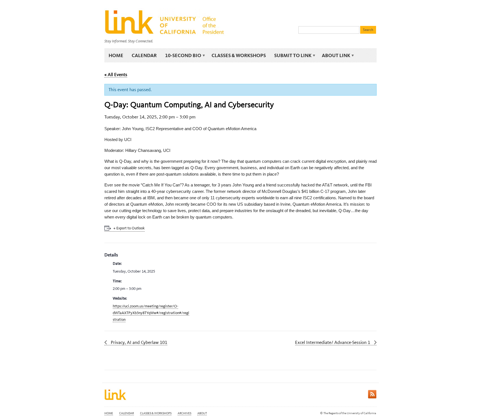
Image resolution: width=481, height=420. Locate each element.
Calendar (144, 55)
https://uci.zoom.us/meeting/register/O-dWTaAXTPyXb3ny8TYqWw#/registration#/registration (151, 313)
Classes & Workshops (239, 55)
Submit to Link (290, 55)
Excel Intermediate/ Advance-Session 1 (333, 342)
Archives (184, 413)
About (202, 413)
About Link (334, 55)
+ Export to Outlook (129, 228)
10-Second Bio (181, 55)
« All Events (115, 74)
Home (116, 55)
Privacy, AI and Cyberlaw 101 (138, 342)
